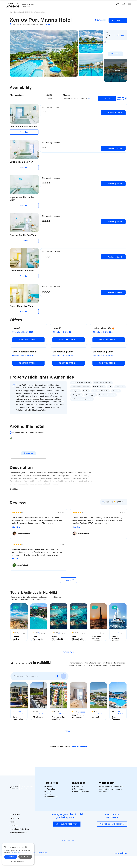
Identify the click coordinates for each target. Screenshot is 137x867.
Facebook (59, 845)
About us (13, 822)
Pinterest (75, 845)
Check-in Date (17, 95)
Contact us (14, 825)
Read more (15, 852)
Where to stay (106, 782)
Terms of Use (15, 815)
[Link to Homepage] (13, 8)
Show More (16, 527)
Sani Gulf (95, 717)
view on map (48, 24)
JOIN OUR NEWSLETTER (66, 824)
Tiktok (78, 844)
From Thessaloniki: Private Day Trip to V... (57, 640)
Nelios (124, 853)
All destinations (52, 797)
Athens (49, 786)
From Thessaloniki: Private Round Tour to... (38, 640)
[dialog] (18, 854)
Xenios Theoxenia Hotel (116, 719)
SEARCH (108, 98)
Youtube (71, 845)
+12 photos (116, 70)
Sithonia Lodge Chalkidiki (58, 718)
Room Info (24, 132)
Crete (49, 792)
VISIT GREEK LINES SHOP (111, 824)
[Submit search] (63, 676)
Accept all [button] (11, 857)
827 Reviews (120, 35)
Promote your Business (18, 833)
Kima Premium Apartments (78, 716)
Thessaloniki (51, 789)
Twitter (67, 844)
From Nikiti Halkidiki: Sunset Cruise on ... (97, 640)
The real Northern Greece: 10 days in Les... (18, 640)
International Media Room (19, 829)
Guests (67, 95)
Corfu (49, 794)
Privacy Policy (15, 818)
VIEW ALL (67, 580)
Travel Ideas (78, 786)
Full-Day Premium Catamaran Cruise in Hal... (117, 640)
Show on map (115, 54)
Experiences (78, 789)
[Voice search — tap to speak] (57, 676)
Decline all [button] (25, 857)
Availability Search (114, 113)
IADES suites (38, 717)
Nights (49, 95)
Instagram (63, 845)
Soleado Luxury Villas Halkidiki (18, 719)
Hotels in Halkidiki (24, 12)
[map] (117, 4)
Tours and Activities (81, 792)
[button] (18, 861)
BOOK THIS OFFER (27, 340)
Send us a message (79, 746)
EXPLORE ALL (68, 652)
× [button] (32, 845)
